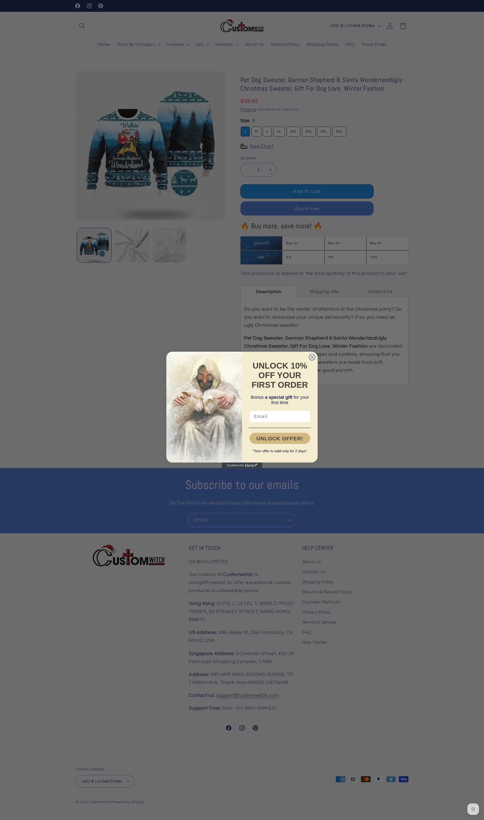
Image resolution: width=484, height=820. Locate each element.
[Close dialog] (312, 357)
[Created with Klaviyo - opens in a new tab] (242, 465)
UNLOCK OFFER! (279, 438)
